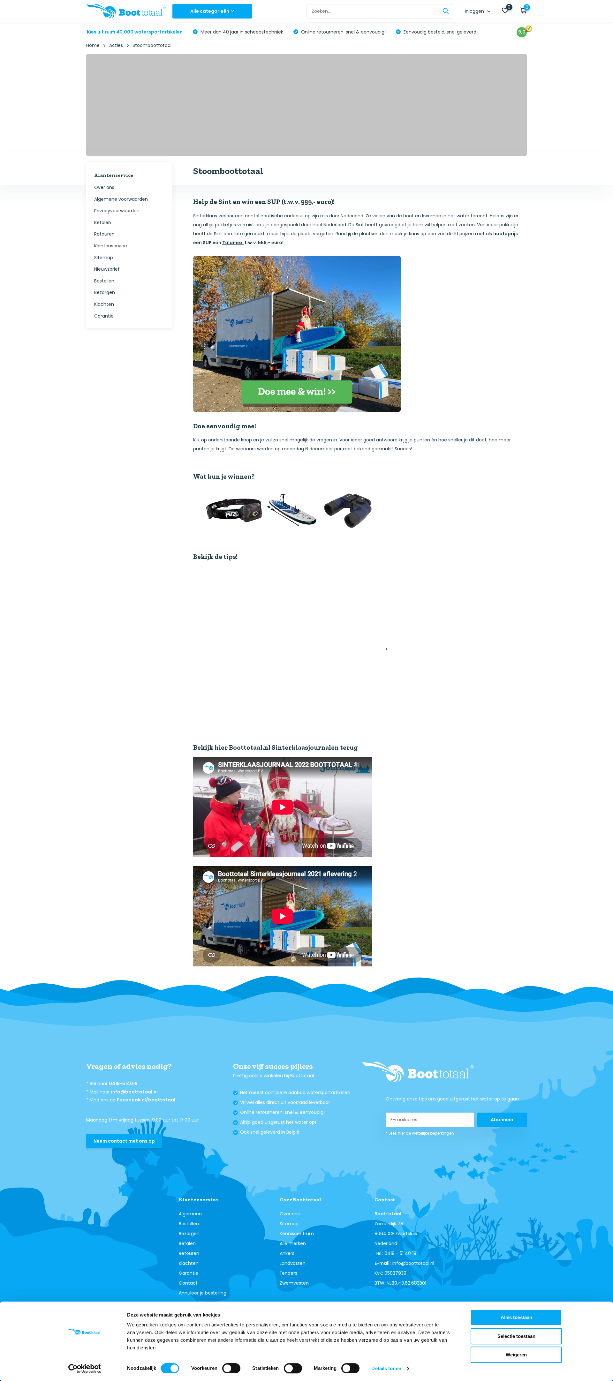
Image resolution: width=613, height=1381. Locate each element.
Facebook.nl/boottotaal (146, 1100)
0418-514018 (123, 1083)
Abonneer (502, 1119)
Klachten (104, 304)
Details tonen (386, 1368)
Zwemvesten (294, 1283)
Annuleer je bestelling (202, 1293)
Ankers (287, 1253)
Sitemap (103, 257)
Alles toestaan (516, 1317)
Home (93, 45)
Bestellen (104, 281)
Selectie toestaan (516, 1336)
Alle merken (293, 1243)
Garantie (104, 316)
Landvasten (293, 1263)
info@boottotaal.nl (134, 1092)
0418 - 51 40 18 (400, 1253)
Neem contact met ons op (124, 1141)
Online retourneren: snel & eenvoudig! (343, 32)
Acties (116, 45)
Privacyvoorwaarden (117, 211)
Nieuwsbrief (107, 269)
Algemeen (190, 1214)
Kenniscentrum (297, 1233)
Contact (188, 1283)
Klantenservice (110, 246)
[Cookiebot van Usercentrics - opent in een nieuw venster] (85, 1368)
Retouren (104, 234)
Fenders (288, 1273)
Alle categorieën (209, 11)
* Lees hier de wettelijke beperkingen (420, 1133)
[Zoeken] (446, 11)
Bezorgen (104, 292)
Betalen (102, 222)
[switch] (231, 1368)
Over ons (104, 187)
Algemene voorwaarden (121, 199)
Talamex (233, 242)
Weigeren (516, 1354)
